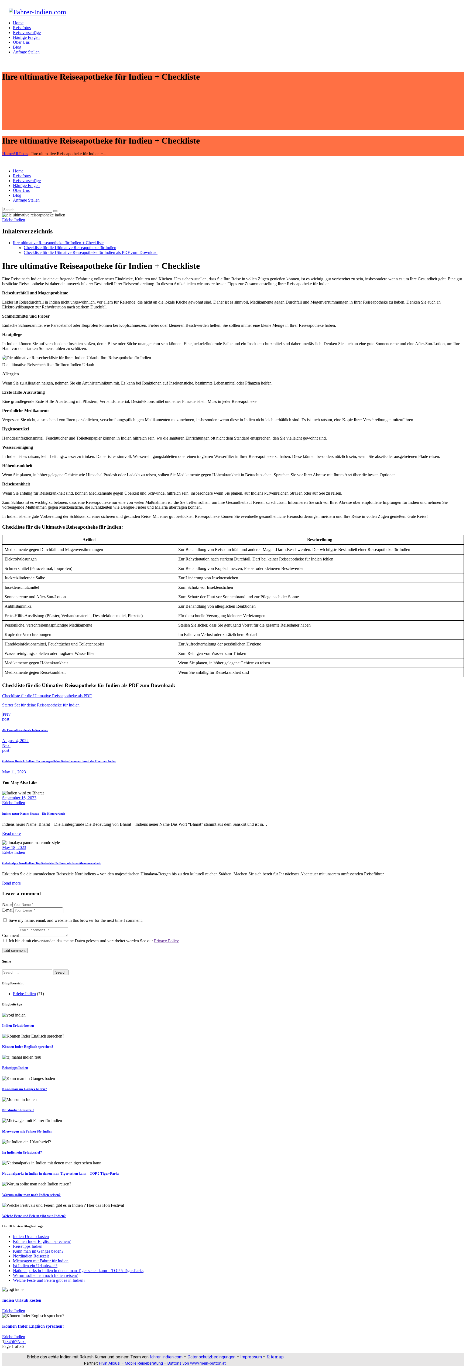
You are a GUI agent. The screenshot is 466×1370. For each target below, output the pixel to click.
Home (7, 153)
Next (21, 1341)
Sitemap (275, 1357)
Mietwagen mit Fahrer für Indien (27, 1131)
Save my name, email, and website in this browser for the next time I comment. (76, 920)
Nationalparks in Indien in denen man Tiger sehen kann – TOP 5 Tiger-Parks (60, 1173)
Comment (10, 935)
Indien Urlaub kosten (18, 1026)
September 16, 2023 (19, 798)
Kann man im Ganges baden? (24, 1089)
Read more (11, 833)
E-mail (7, 910)
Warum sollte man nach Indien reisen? (31, 1195)
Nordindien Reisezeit (18, 1110)
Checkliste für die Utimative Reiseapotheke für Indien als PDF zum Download (90, 252)
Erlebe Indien (13, 219)
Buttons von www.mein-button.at (196, 1363)
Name (7, 904)
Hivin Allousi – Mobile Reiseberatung (131, 1363)
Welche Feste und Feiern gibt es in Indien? (34, 1216)
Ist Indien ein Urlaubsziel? (22, 1152)
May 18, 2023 (14, 847)
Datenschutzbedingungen (211, 1356)
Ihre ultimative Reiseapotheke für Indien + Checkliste (58, 242)
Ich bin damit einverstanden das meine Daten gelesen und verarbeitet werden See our (94, 941)
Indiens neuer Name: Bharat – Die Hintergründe (33, 813)
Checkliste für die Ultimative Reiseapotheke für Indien (70, 247)
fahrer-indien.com (166, 1356)
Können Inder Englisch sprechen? (27, 1047)
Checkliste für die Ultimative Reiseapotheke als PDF (47, 696)
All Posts (20, 153)
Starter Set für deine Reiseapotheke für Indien (41, 705)
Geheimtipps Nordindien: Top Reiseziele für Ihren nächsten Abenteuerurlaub (51, 863)
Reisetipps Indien (15, 1068)
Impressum (251, 1356)
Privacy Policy (166, 941)
